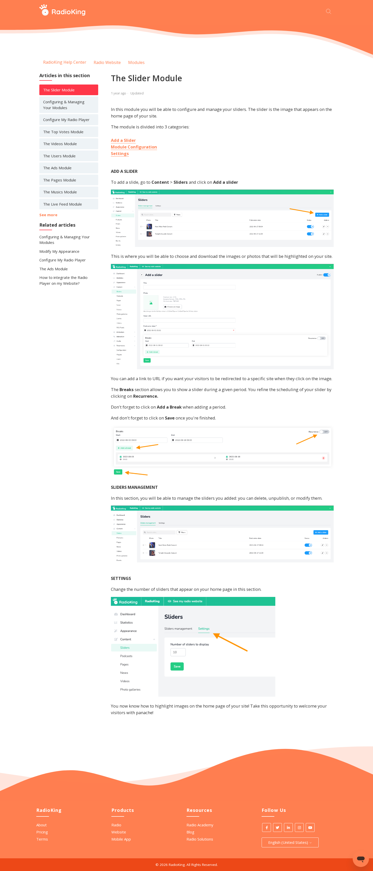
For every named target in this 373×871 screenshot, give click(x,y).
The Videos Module (60, 143)
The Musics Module (60, 191)
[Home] (62, 14)
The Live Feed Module (62, 204)
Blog (190, 831)
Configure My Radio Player (66, 119)
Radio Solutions (200, 839)
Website (118, 831)
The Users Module (59, 155)
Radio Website (107, 62)
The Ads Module (57, 167)
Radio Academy (200, 824)
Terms (42, 839)
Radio (116, 824)
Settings (120, 153)
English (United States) (288, 842)
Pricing (42, 831)
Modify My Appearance (59, 251)
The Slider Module (59, 89)
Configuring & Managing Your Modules (63, 104)
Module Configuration (134, 147)
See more (48, 214)
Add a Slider (123, 140)
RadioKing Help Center (64, 62)
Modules (136, 62)
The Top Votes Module (63, 131)
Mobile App (121, 839)
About (41, 824)
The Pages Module (59, 179)
